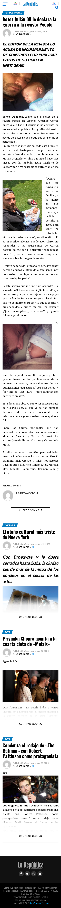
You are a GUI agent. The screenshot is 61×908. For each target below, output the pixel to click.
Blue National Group (38, 903)
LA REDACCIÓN (23, 34)
